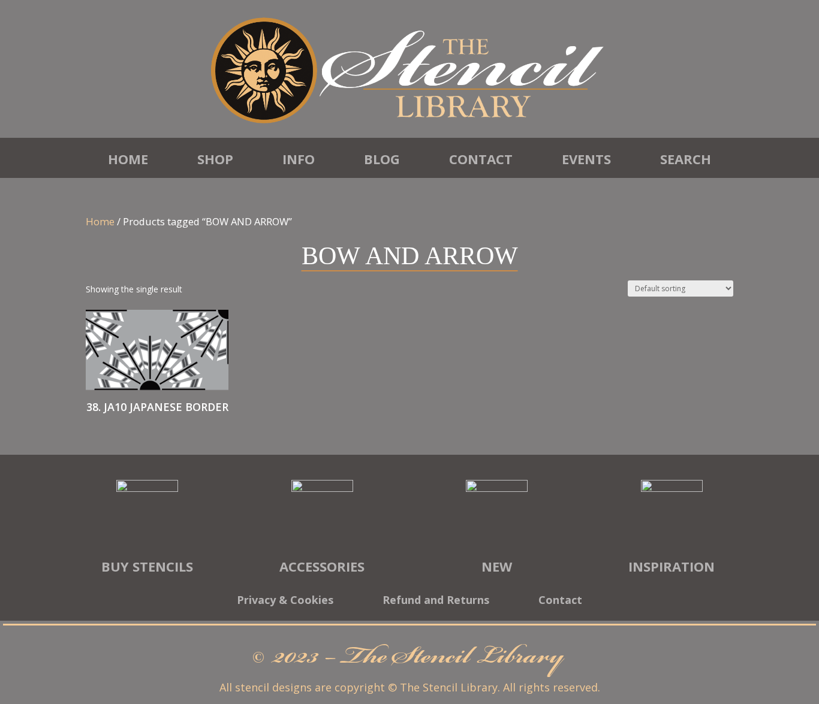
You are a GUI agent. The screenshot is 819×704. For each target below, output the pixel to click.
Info (298, 159)
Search (685, 159)
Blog (382, 159)
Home (128, 159)
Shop (215, 159)
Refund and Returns (436, 601)
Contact (481, 159)
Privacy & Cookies (285, 601)
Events (586, 159)
